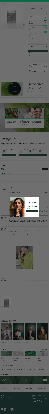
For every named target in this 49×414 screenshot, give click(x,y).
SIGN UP (32, 211)
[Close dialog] (38, 198)
